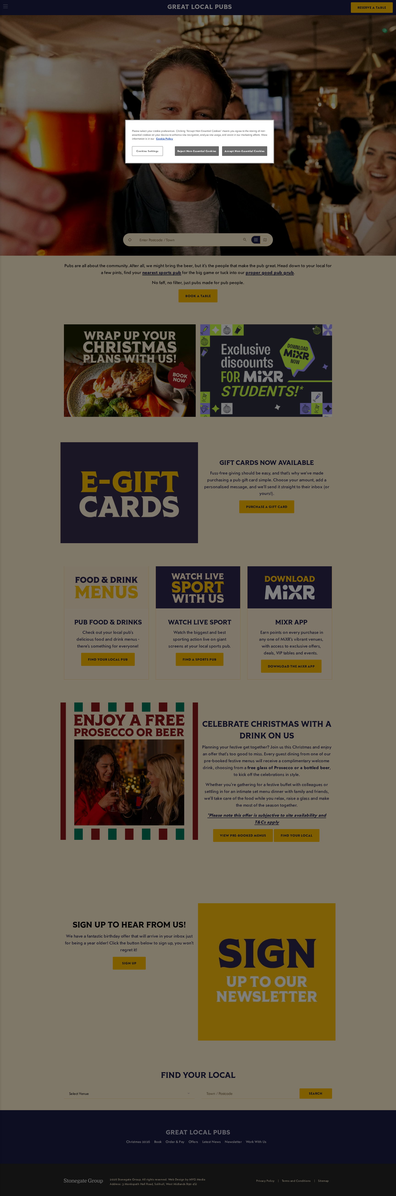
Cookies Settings (147, 151)
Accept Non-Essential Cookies (245, 151)
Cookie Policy (164, 138)
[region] (199, 142)
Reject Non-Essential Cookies (196, 151)
